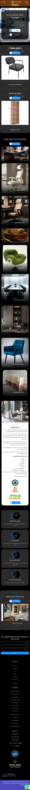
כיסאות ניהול (21, 190)
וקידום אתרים (5, 775)
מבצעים (16, 126)
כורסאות (21, 268)
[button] (26, 2)
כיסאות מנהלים (15, 697)
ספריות (13, 126)
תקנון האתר (15, 676)
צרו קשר (15, 674)
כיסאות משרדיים (20, 222)
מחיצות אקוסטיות (18, 392)
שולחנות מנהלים (20, 157)
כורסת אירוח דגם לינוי (15, 84)
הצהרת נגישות (15, 679)
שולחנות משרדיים (19, 300)
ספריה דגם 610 (15, 129)
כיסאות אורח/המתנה (9, 81)
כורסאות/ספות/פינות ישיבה (19, 81)
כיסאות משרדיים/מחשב (15, 700)
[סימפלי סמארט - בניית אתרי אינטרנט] (9, 774)
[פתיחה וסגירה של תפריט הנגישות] (3, 10)
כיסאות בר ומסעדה (15, 702)
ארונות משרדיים (20, 332)
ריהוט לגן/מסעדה (15, 711)
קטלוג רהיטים (15, 665)
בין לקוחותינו (15, 668)
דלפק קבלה (21, 240)
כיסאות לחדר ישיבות (15, 691)
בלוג (15, 671)
